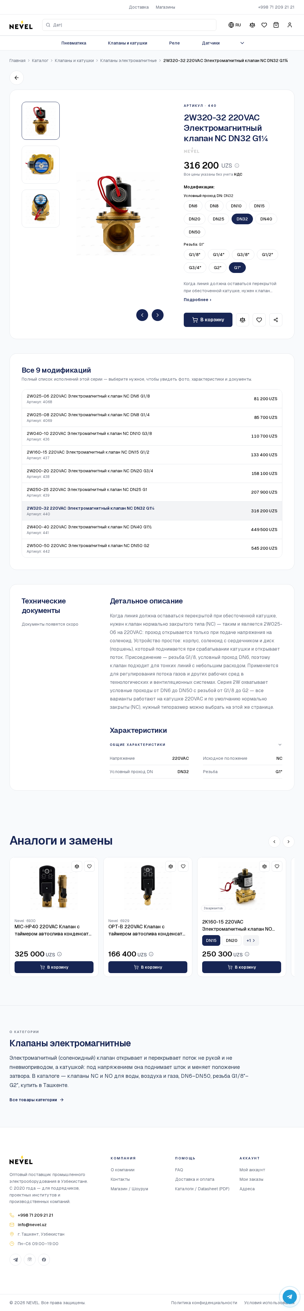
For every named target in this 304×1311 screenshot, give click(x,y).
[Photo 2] (41, 165)
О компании (122, 1169)
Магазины (165, 7)
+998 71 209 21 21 (276, 7)
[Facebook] (44, 1260)
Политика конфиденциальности (204, 1302)
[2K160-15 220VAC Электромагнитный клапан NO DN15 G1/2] (241, 886)
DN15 (259, 206)
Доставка (139, 7)
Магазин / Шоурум (129, 1188)
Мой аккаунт (252, 1169)
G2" (217, 267)
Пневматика (73, 43)
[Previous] (142, 315)
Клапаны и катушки (127, 43)
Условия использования (269, 1302)
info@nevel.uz (32, 1224)
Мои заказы (251, 1179)
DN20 (194, 219)
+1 (249, 940)
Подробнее (197, 299)
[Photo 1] (41, 121)
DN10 (236, 206)
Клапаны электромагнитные (128, 60)
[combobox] (129, 25)
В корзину (212, 320)
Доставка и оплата (194, 1179)
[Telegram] (15, 1260)
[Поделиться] (275, 319)
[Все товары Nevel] (192, 150)
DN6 (193, 206)
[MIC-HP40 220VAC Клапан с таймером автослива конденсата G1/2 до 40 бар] (54, 886)
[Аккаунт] (290, 25)
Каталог (40, 60)
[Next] (158, 315)
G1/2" (267, 254)
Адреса (247, 1188)
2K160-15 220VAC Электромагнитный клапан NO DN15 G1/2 (237, 926)
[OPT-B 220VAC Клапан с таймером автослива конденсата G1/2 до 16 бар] (148, 886)
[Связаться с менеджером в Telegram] (290, 1297)
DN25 (218, 219)
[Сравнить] (252, 25)
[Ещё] (242, 43)
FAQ (179, 1169)
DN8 (214, 206)
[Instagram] (30, 1260)
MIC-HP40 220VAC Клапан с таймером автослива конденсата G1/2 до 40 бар (53, 930)
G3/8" (243, 254)
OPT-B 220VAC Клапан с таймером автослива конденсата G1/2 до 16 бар (146, 930)
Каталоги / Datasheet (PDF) (202, 1188)
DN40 (266, 219)
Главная (18, 60)
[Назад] (17, 78)
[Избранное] (264, 25)
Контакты (120, 1179)
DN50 (194, 232)
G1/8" (194, 254)
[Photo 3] (41, 209)
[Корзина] (276, 25)
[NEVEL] (21, 25)
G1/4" (218, 254)
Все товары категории (33, 1099)
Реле (174, 43)
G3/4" (195, 267)
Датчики (211, 43)
